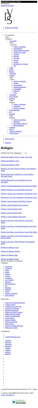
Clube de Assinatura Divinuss (15, 303)
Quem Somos (9, 318)
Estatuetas (17, 106)
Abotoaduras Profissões (21, 50)
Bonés (11, 70)
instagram (8, 344)
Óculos (16, 62)
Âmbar (16, 83)
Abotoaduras (18, 48)
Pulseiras (12, 114)
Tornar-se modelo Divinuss (14, 326)
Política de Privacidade (12, 314)
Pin (15, 66)
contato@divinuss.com (12, 337)
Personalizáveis (14, 110)
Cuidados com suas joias (13, 306)
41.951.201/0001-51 (7, 395)
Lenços (16, 60)
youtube (7, 348)
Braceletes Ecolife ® (20, 124)
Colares (11, 75)
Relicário (17, 91)
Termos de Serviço (11, 322)
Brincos (11, 72)
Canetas (16, 54)
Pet (10, 112)
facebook (8, 340)
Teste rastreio (9, 324)
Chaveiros (12, 74)
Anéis (11, 68)
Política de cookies (11, 328)
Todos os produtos (20, 47)
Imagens (12, 99)
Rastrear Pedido (10, 320)
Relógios (12, 127)
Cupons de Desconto (12, 308)
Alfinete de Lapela (20, 52)
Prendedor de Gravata (21, 64)
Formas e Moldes (19, 108)
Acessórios (13, 41)
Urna (15, 93)
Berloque (17, 122)
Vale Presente (13, 133)
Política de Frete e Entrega (14, 312)
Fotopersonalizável (20, 87)
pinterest (8, 352)
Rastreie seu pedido (7, 6)
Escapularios (18, 85)
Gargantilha (17, 89)
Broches (16, 56)
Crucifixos (12, 95)
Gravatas (16, 58)
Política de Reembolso (12, 316)
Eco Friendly (13, 97)
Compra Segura (10, 304)
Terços (11, 129)
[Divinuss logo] (9, 24)
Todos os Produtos (15, 131)
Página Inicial (9, 139)
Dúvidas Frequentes (11, 310)
